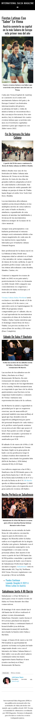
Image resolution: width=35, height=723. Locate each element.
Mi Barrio (28, 480)
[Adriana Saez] (7, 684)
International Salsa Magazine (17, 3)
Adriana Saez (17, 677)
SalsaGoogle (15, 681)
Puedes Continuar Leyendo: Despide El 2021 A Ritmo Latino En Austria (17, 582)
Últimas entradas (15, 673)
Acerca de (5, 673)
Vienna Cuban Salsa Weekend (14, 297)
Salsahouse (22, 566)
